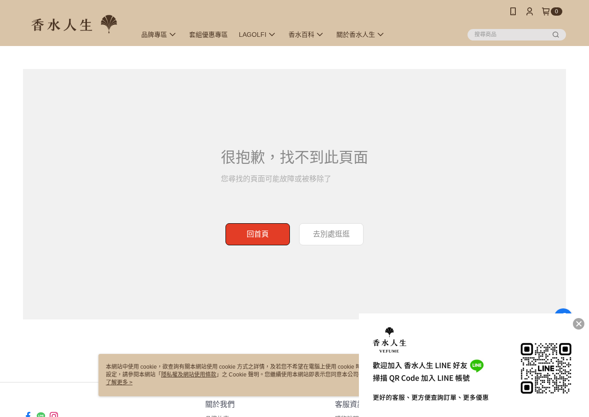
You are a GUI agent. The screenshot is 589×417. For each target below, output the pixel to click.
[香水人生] (74, 24)
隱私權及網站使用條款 (188, 374)
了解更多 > (119, 382)
